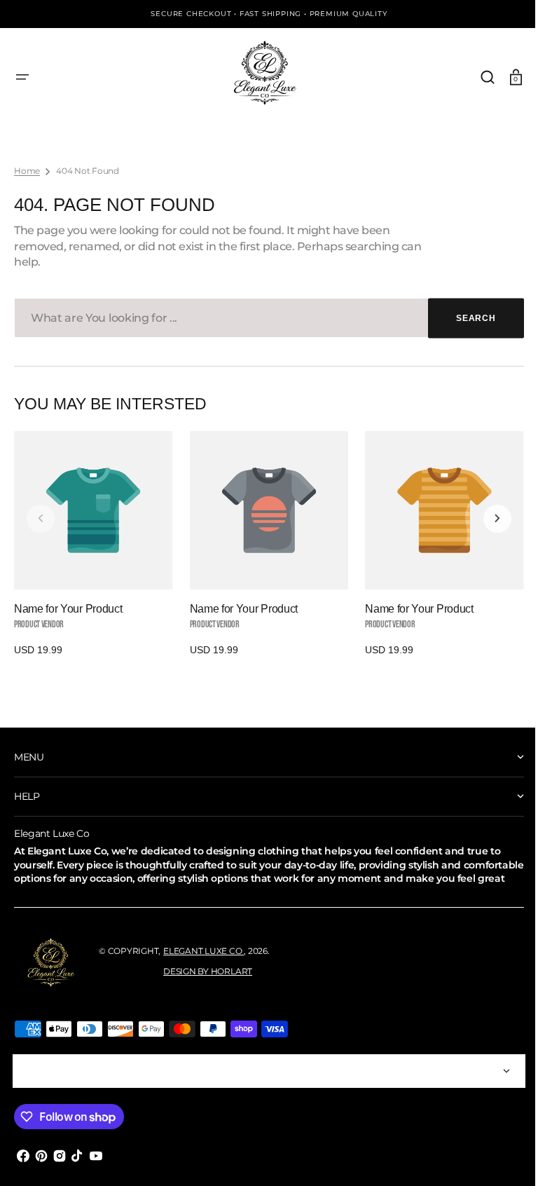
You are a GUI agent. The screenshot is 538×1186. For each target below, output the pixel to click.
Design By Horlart (207, 984)
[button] (22, 77)
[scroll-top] (497, 1156)
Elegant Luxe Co (203, 964)
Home (27, 170)
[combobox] (263, 318)
